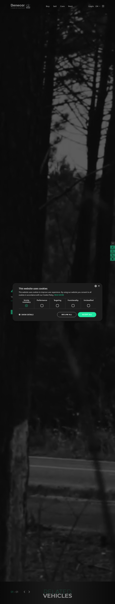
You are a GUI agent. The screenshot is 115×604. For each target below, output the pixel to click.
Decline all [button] (67, 314)
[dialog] (57, 302)
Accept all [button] (87, 314)
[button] (26, 314)
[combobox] (96, 286)
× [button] (99, 286)
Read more (59, 295)
